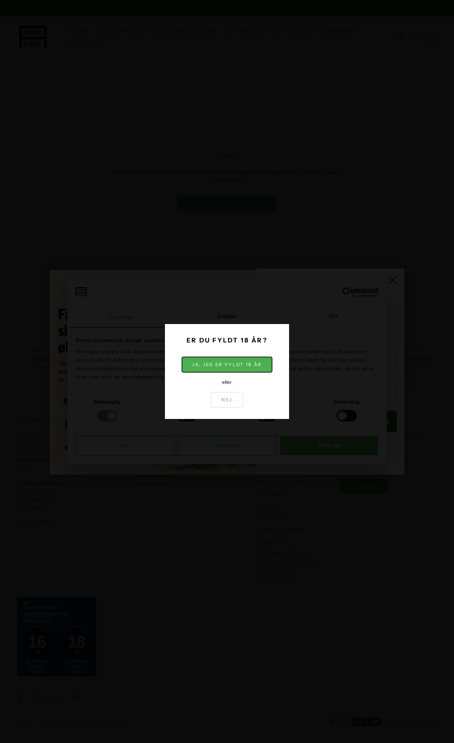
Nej (226, 399)
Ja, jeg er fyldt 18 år (227, 364)
